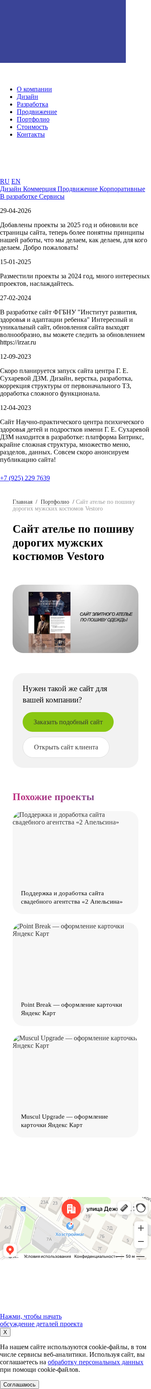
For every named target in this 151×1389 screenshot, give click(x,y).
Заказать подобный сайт (68, 722)
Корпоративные (122, 188)
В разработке (19, 196)
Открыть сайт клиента (66, 747)
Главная (22, 502)
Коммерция (40, 188)
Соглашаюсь (19, 1384)
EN (16, 181)
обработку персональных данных (95, 1362)
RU (5, 181)
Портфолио (55, 502)
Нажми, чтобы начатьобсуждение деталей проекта (41, 1320)
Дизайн (11, 188)
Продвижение (78, 188)
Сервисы (52, 196)
